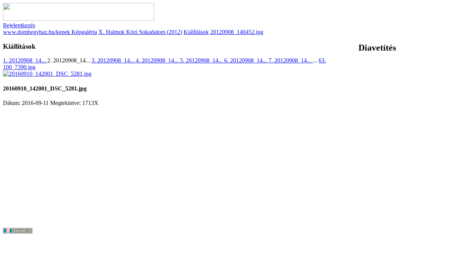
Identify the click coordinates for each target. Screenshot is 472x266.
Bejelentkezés (19, 25)
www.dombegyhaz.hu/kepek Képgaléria (50, 32)
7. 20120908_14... (290, 60)
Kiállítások (196, 32)
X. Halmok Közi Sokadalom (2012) (140, 32)
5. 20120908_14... (202, 60)
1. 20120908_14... (25, 60)
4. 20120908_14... (158, 60)
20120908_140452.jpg (236, 32)
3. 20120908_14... (113, 60)
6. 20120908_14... (246, 60)
